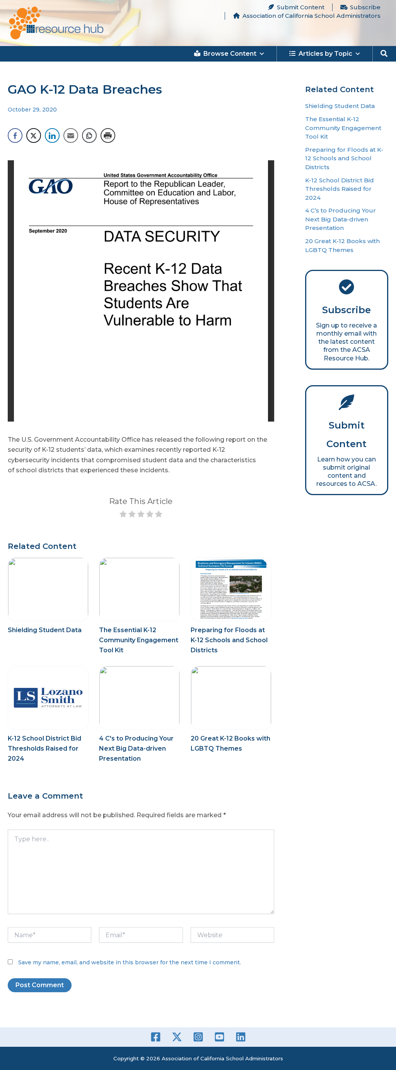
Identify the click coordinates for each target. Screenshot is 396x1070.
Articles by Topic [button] (325, 53)
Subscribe (365, 7)
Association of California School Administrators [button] (311, 15)
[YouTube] (219, 1037)
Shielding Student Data (45, 630)
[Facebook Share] (15, 135)
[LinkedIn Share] (52, 135)
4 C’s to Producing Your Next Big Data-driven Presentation (340, 219)
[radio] (123, 515)
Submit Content (300, 7)
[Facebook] (155, 1037)
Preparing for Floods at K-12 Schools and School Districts (229, 640)
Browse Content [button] (229, 53)
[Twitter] (177, 1037)
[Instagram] (198, 1037)
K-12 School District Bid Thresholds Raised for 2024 (44, 749)
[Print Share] (108, 135)
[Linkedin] (241, 1037)
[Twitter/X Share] (33, 135)
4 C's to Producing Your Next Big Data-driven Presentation (136, 749)
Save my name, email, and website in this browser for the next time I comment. (129, 962)
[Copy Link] (89, 135)
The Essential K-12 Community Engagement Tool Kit (138, 640)
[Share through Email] (70, 135)
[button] (384, 53)
